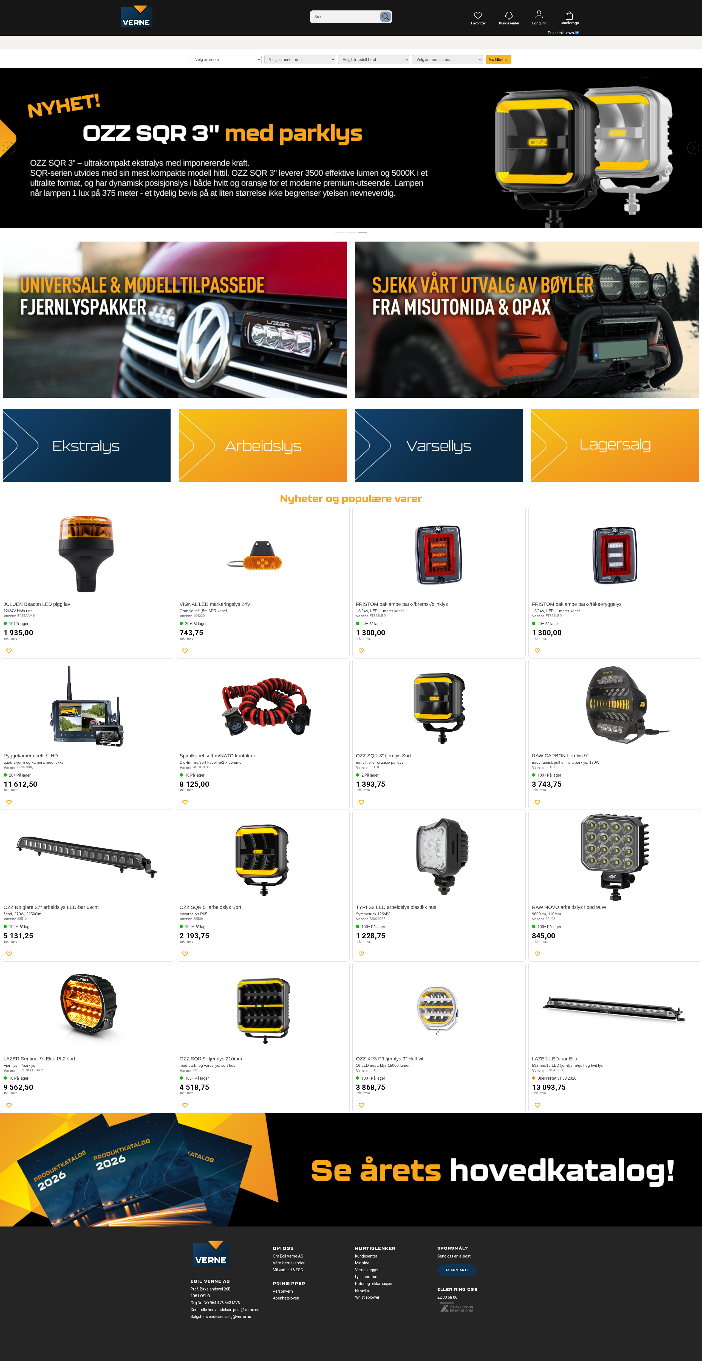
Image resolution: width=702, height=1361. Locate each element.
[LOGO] (211, 1253)
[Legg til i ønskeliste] (9, 650)
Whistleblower (367, 1297)
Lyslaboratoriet (368, 1277)
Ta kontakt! (457, 1270)
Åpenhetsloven (286, 1298)
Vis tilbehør (498, 59)
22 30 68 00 (447, 1297)
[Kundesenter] (509, 15)
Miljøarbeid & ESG (288, 1270)
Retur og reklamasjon (373, 1283)
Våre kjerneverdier (289, 1263)
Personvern (283, 1291)
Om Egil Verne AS (288, 1256)
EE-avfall (362, 1290)
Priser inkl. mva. (561, 33)
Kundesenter (366, 1256)
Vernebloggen (367, 1270)
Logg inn (539, 15)
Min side (362, 1263)
